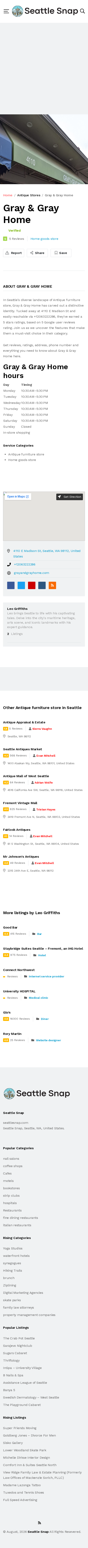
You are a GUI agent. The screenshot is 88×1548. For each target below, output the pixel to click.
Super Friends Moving (19, 1428)
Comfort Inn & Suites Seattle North (29, 1465)
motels (8, 1181)
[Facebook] (11, 585)
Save (62, 253)
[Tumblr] (42, 585)
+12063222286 (24, 564)
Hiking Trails (12, 1270)
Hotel (42, 955)
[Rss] (39, 1523)
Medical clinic (38, 997)
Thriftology (11, 1360)
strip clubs (11, 1195)
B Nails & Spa (13, 1375)
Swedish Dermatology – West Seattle (31, 1397)
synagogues (12, 1263)
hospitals (10, 1203)
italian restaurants (17, 1225)
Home (7, 195)
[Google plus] (31, 585)
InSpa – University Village (22, 1368)
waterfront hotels (16, 1256)
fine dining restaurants (20, 1218)
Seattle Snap (38, 1532)
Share (39, 253)
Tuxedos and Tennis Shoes (23, 1492)
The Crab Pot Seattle (19, 1338)
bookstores (11, 1188)
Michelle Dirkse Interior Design (26, 1458)
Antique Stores (28, 195)
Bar (39, 933)
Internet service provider (46, 976)
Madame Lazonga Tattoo (22, 1485)
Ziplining (9, 1285)
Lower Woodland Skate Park (24, 1450)
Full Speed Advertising (20, 1500)
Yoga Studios (13, 1248)
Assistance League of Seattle (25, 1383)
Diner (45, 1019)
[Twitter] (21, 585)
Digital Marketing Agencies (23, 1293)
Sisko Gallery (13, 1443)
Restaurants (12, 1210)
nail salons (11, 1159)
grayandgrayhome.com (31, 573)
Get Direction (72, 496)
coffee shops (13, 1166)
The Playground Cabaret (22, 1405)
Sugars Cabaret (15, 1353)
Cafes (7, 1173)
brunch (9, 1278)
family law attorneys (18, 1307)
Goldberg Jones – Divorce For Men (29, 1435)
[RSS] (52, 585)
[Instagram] (30, 1523)
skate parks (12, 1300)
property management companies (29, 1315)
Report (16, 253)
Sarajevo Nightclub (17, 1346)
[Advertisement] (44, 68)
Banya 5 (9, 1390)
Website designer (48, 1040)
